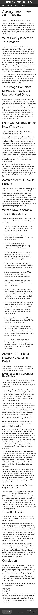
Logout (35, 612)
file (33, 600)
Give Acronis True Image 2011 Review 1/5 (3, 590)
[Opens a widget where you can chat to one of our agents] (7, 612)
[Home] (19, 2)
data (7, 600)
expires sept (23, 593)
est (32, 598)
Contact (24, 5)
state (24, 600)
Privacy (20, 612)
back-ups (22, 597)
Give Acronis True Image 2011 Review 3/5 (6, 590)
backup (17, 597)
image (28, 595)
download (17, 598)
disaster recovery (31, 593)
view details (5, 595)
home (13, 597)
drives (26, 597)
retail (16, 600)
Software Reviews (11, 593)
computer (28, 598)
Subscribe (27, 612)
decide (10, 595)
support (13, 598)
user (13, 600)
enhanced (23, 598)
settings (24, 595)
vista (3, 598)
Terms (23, 612)
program (20, 600)
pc (5, 598)
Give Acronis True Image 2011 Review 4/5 (7, 590)
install (9, 600)
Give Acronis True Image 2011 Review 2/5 (4, 590)
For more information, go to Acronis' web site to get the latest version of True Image (18, 584)
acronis (9, 597)
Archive (17, 5)
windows (4, 602)
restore (27, 600)
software (19, 595)
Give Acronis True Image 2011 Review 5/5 (9, 590)
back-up (15, 595)
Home (2, 5)
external (32, 595)
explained (4, 597)
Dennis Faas (12, 20)
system (8, 598)
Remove (31, 612)
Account (9, 5)
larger (31, 600)
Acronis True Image (8, 25)
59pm (3, 600)
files (8, 602)
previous (30, 597)
